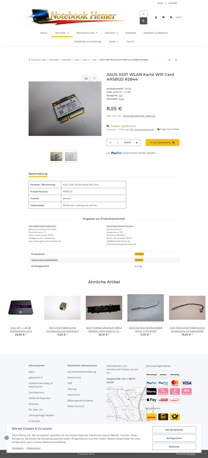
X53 (121, 95)
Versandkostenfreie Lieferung (139, 115)
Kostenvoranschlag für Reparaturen (41, 385)
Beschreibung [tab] (38, 173)
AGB (70, 383)
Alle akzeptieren (174, 429)
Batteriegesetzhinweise (80, 400)
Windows (34, 403)
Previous (8, 315)
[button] (156, 17)
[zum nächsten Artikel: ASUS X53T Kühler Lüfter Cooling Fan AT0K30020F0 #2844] (176, 59)
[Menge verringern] (110, 142)
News (160, 3)
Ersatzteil (139, 254)
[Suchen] (143, 20)
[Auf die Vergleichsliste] (86, 78)
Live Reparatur (37, 392)
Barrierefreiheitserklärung (82, 371)
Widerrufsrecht (76, 406)
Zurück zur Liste (38, 59)
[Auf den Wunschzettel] (94, 78)
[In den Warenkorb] (31, 70)
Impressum (18, 448)
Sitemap (72, 389)
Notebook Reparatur (40, 398)
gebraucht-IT (36, 377)
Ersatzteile (34, 421)
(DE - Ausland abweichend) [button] (142, 129)
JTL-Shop (191, 453)
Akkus (32, 371)
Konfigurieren (174, 438)
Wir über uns (36, 409)
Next (200, 315)
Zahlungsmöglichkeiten (41, 415)
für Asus (139, 260)
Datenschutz (33, 448)
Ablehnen (174, 446)
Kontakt (173, 3)
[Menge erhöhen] (136, 142)
